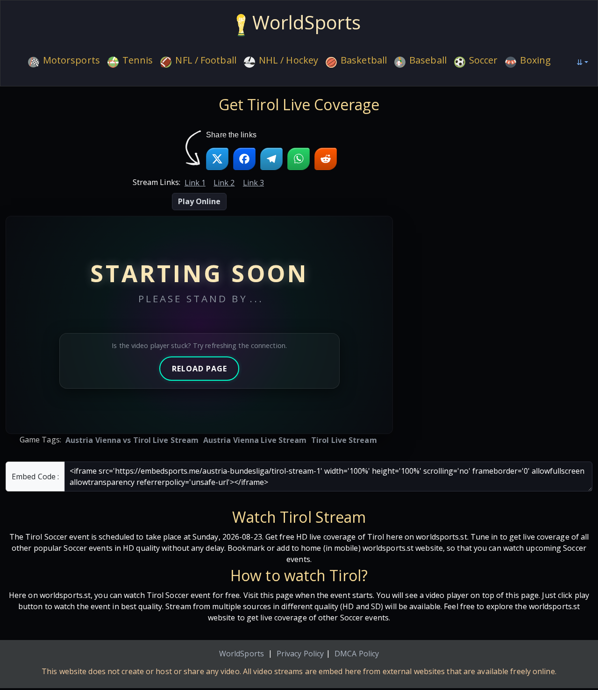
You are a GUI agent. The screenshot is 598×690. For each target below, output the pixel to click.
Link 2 (224, 183)
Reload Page (199, 368)
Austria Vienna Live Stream (255, 440)
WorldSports (241, 653)
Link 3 (253, 183)
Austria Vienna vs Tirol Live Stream (132, 440)
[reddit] (325, 159)
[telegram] (271, 159)
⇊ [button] (580, 62)
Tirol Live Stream (344, 440)
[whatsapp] (298, 159)
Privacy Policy (300, 653)
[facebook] (244, 159)
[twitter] (217, 159)
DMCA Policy (357, 653)
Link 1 (195, 183)
